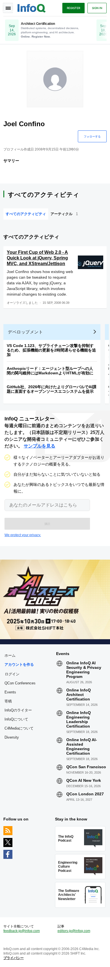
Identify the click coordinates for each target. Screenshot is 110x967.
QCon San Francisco (86, 767)
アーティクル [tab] (64, 214)
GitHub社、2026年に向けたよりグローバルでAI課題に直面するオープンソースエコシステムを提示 (51, 389)
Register (73, 8)
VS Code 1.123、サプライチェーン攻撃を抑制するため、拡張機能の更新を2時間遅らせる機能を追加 (51, 350)
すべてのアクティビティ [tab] (26, 214)
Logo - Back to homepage (31, 7)
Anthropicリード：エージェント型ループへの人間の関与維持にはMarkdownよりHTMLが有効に (50, 370)
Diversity (12, 737)
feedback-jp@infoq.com (21, 931)
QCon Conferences (20, 683)
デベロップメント (25, 331)
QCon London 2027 (85, 794)
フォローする (92, 136)
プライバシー (13, 958)
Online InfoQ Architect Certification (78, 694)
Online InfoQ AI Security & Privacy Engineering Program (83, 670)
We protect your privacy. (23, 535)
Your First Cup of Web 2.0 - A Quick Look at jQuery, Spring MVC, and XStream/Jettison (37, 258)
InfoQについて (16, 719)
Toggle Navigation (8, 8)
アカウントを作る (19, 664)
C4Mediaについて (19, 728)
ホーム (10, 655)
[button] (47, 524)
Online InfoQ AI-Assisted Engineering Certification (81, 746)
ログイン (12, 674)
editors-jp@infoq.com (74, 931)
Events (10, 692)
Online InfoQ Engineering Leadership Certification (78, 719)
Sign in (97, 8)
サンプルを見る (39, 446)
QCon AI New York (83, 780)
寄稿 (8, 701)
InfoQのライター (18, 710)
